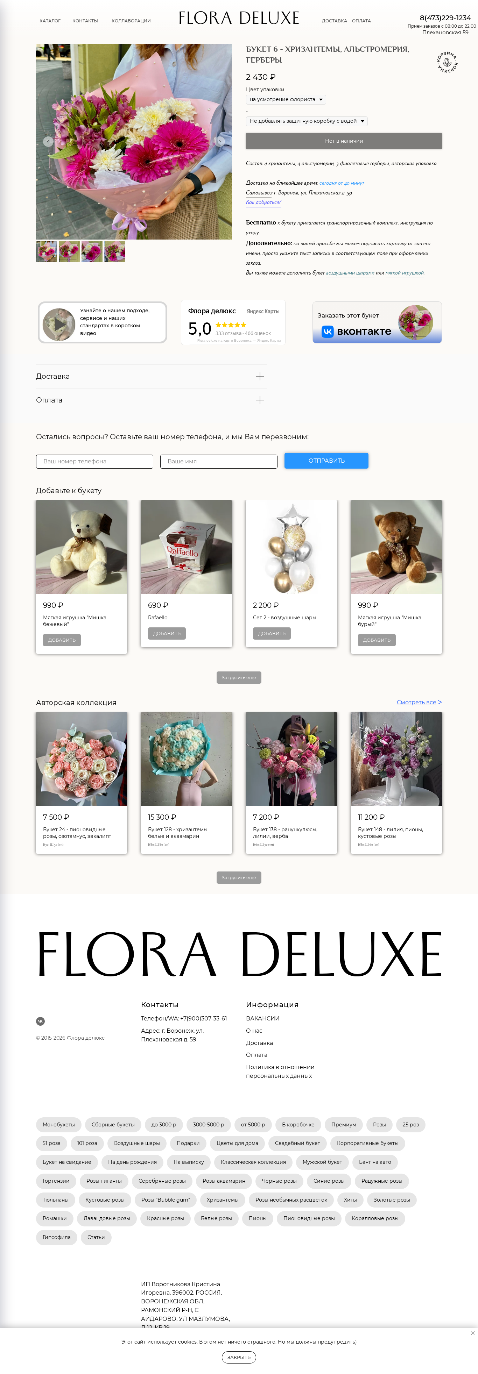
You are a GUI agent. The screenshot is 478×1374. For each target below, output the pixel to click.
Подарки (188, 1143)
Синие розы (329, 1181)
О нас (254, 1030)
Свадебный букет (297, 1143)
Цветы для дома (237, 1143)
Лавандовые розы (107, 1218)
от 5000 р (253, 1125)
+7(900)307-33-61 (203, 1018)
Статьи (96, 1237)
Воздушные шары (137, 1143)
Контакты (85, 20)
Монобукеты (59, 1125)
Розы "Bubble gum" (165, 1200)
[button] (59, 324)
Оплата (361, 20)
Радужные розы (381, 1181)
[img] (415, 322)
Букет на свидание (67, 1162)
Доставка (334, 20)
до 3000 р (164, 1125)
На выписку (189, 1162)
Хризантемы (223, 1200)
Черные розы (279, 1181)
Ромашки (55, 1218)
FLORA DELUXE (239, 21)
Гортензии (56, 1181)
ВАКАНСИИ (263, 1018)
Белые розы (216, 1218)
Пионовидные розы (309, 1218)
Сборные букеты (113, 1125)
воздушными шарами (350, 274)
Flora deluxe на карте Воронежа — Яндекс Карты (239, 340)
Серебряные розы (162, 1181)
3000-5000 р (208, 1125)
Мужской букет (322, 1162)
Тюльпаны (56, 1200)
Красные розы (165, 1218)
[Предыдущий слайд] (48, 141)
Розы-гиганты (104, 1181)
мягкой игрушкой (405, 274)
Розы (379, 1125)
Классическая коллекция (253, 1162)
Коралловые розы (375, 1218)
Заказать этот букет (348, 315)
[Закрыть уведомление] (472, 1333)
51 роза (52, 1143)
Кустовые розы (105, 1200)
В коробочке (298, 1125)
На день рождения (132, 1162)
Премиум (343, 1125)
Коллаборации (131, 20)
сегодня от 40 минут (341, 184)
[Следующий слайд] (220, 141)
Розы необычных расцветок (291, 1200)
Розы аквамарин (224, 1181)
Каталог (50, 20)
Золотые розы (392, 1200)
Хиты (350, 1200)
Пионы (258, 1218)
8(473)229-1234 (445, 18)
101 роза (87, 1143)
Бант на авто (375, 1162)
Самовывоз (259, 194)
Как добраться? (263, 203)
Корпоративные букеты (368, 1143)
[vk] (40, 1021)
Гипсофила (57, 1237)
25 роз (411, 1125)
